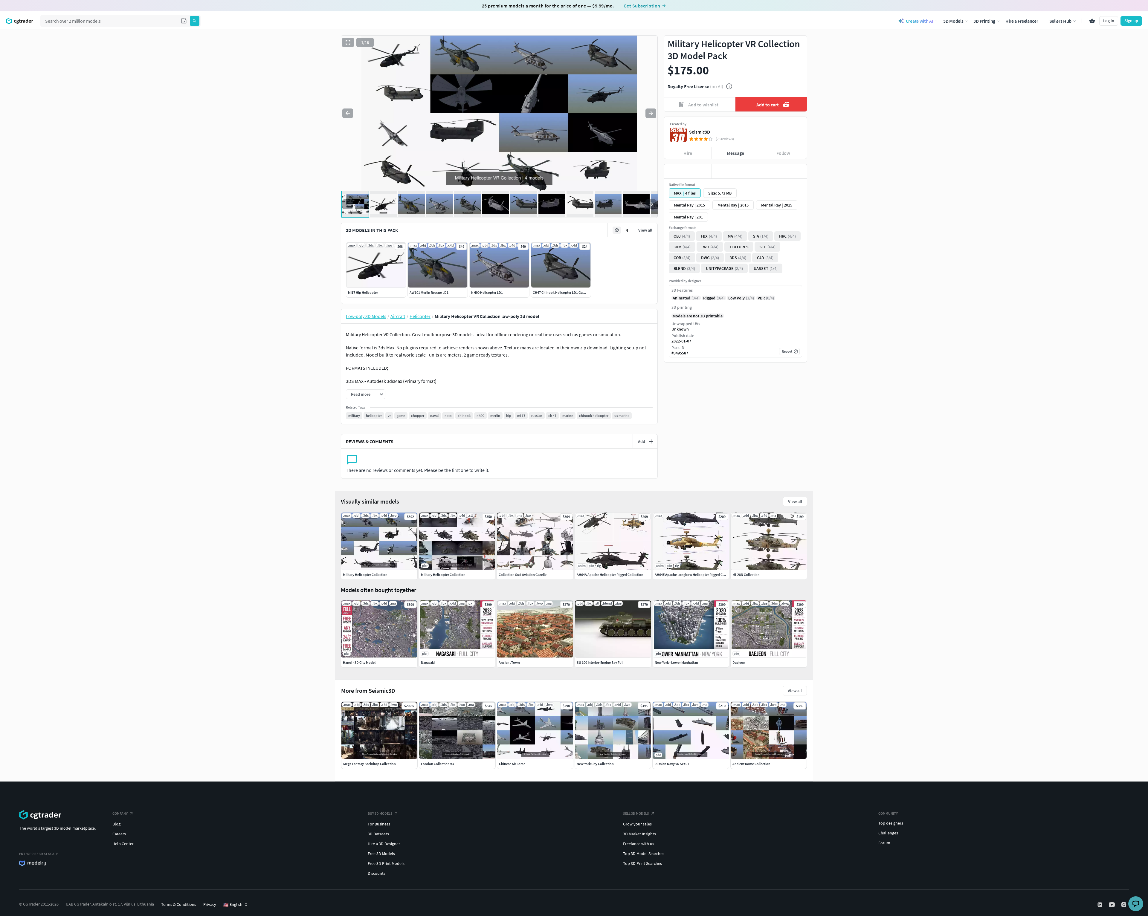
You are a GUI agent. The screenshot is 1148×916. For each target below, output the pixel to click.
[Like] (688, 171)
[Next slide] (650, 113)
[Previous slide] (347, 113)
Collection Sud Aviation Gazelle (522, 574)
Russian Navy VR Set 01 (671, 763)
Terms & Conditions (178, 904)
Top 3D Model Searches (643, 853)
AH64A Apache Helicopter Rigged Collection (610, 574)
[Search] (194, 21)
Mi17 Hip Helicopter (363, 292)
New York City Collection (595, 763)
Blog (116, 824)
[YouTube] (1112, 905)
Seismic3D (699, 132)
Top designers (890, 823)
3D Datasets (378, 834)
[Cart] (1092, 21)
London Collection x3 (437, 763)
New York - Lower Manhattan (676, 662)
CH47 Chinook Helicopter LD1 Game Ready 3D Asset (572, 292)
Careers (119, 834)
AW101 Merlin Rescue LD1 (429, 292)
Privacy (209, 904)
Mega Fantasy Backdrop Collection (369, 763)
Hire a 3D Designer (384, 843)
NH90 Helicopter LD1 (487, 292)
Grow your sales (637, 824)
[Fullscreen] (348, 42)
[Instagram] (1124, 904)
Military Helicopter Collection (365, 574)
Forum (884, 842)
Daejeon (738, 662)
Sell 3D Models (636, 813)
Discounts (376, 873)
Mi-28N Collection (746, 574)
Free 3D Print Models (386, 863)
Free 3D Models (381, 853)
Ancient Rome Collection (751, 763)
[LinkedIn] (1100, 905)
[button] (184, 21)
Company (120, 813)
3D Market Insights (639, 834)
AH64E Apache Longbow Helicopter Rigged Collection (695, 574)
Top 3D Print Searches (642, 863)
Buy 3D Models (380, 813)
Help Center (123, 843)
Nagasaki (428, 662)
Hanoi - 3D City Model (359, 662)
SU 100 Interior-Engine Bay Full (600, 662)
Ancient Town (509, 662)
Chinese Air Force (512, 763)
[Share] (783, 171)
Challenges (888, 833)
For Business (379, 824)
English (232, 905)
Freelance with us (638, 843)
